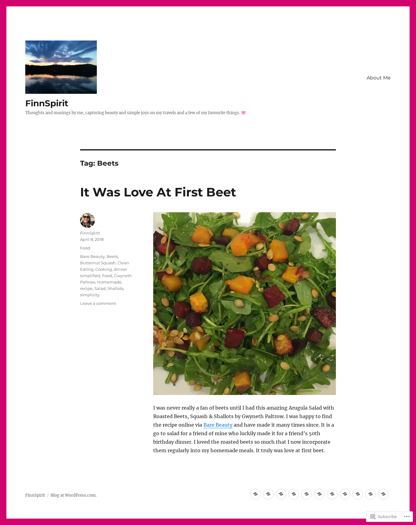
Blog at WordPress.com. (74, 495)
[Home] (319, 494)
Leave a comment (98, 303)
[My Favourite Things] (332, 494)
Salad (100, 288)
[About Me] (255, 494)
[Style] (357, 494)
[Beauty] (268, 494)
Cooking (103, 269)
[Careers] (281, 494)
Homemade (109, 282)
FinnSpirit (46, 103)
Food (85, 247)
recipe (86, 288)
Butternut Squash (98, 262)
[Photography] (345, 494)
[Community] (293, 494)
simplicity (90, 294)
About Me (379, 78)
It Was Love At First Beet (158, 192)
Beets (112, 256)
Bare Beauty (217, 425)
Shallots (115, 288)
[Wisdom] (383, 494)
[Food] (306, 494)
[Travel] (370, 494)
